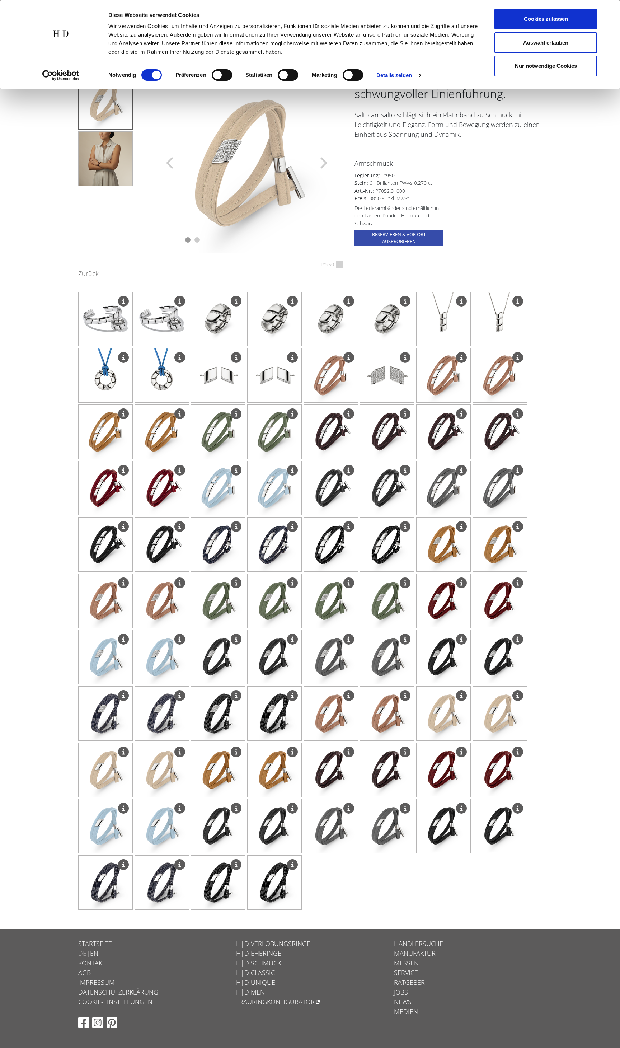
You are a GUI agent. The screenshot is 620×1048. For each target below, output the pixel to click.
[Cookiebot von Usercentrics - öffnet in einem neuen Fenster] (60, 75)
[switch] (222, 75)
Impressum (96, 982)
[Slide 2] (197, 240)
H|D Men (250, 992)
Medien (406, 1011)
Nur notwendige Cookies (546, 66)
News (403, 1001)
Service (406, 972)
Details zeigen (394, 75)
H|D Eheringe (258, 953)
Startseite (95, 943)
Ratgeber (409, 982)
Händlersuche (418, 943)
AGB (84, 972)
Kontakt (91, 963)
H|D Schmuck (258, 963)
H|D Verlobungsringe (273, 943)
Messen (406, 963)
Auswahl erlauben (545, 42)
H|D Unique (255, 982)
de (82, 953)
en (94, 953)
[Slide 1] (188, 240)
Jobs (401, 992)
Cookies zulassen (546, 19)
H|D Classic (255, 972)
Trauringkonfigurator (275, 1001)
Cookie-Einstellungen (115, 1001)
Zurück (88, 273)
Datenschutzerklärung (118, 992)
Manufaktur (415, 953)
